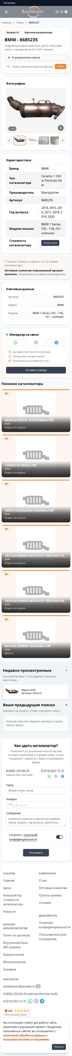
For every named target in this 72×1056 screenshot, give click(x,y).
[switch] (59, 837)
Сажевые (9, 969)
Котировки (9, 2)
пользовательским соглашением (26, 1039)
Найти (60, 66)
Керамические (13, 954)
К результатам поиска (26, 57)
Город (9, 785)
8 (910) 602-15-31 (52, 771)
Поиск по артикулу (16, 935)
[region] (36, 117)
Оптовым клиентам (53, 888)
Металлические (14, 962)
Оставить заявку (36, 370)
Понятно (59, 1046)
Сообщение (13, 813)
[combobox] (36, 66)
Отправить (36, 852)
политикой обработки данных (24, 1035)
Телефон (11, 799)
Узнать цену (50, 242)
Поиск (20, 22)
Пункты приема (50, 895)
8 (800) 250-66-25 (18, 771)
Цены (7, 888)
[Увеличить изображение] (61, 128)
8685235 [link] (34, 22)
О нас (43, 880)
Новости (9, 912)
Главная (6, 22)
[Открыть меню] (6, 12)
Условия (45, 903)
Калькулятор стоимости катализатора (13, 899)
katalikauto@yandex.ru (19, 986)
